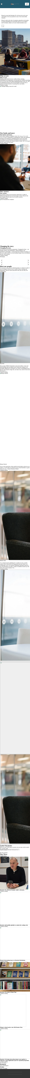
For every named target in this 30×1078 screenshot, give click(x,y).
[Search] (27, 4)
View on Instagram (4, 1065)
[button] (1, 260)
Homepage (2, 256)
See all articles (3, 1062)
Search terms (3, 849)
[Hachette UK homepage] (15, 4)
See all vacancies (3, 852)
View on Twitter (3, 1068)
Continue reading (4, 85)
